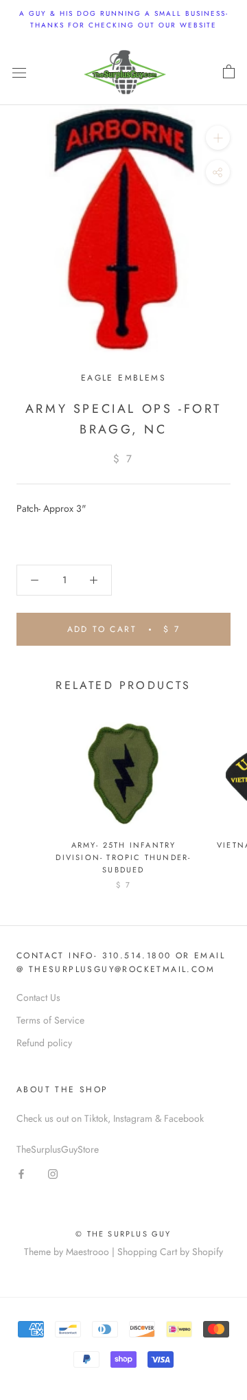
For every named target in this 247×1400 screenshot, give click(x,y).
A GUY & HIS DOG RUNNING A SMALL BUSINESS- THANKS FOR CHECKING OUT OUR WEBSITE (123, 19)
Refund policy (44, 1043)
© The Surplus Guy (123, 1233)
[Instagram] (53, 1173)
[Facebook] (21, 1173)
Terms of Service (50, 1020)
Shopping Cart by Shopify (170, 1251)
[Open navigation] (19, 72)
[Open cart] (229, 72)
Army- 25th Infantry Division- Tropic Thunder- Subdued (123, 857)
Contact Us (38, 997)
